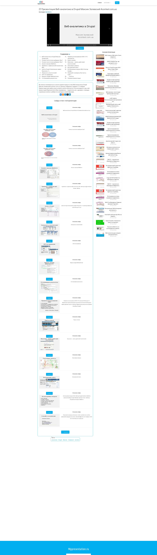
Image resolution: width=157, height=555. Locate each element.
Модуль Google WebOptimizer (50, 76)
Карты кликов (71, 60)
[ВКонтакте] (61, 94)
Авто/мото (48, 12)
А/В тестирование (47, 74)
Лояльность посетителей (49, 73)
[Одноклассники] (63, 94)
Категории (107, 2)
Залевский (71, 440)
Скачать (80, 48)
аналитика (54, 440)
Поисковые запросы (73, 65)
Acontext (77, 440)
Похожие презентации (74, 78)
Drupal (60, 440)
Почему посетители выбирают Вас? (52, 60)
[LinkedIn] (70, 94)
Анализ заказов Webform (49, 64)
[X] (68, 94)
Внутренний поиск (73, 67)
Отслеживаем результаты (49, 78)
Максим (65, 440)
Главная (100, 2)
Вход (117, 2)
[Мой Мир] (65, 94)
